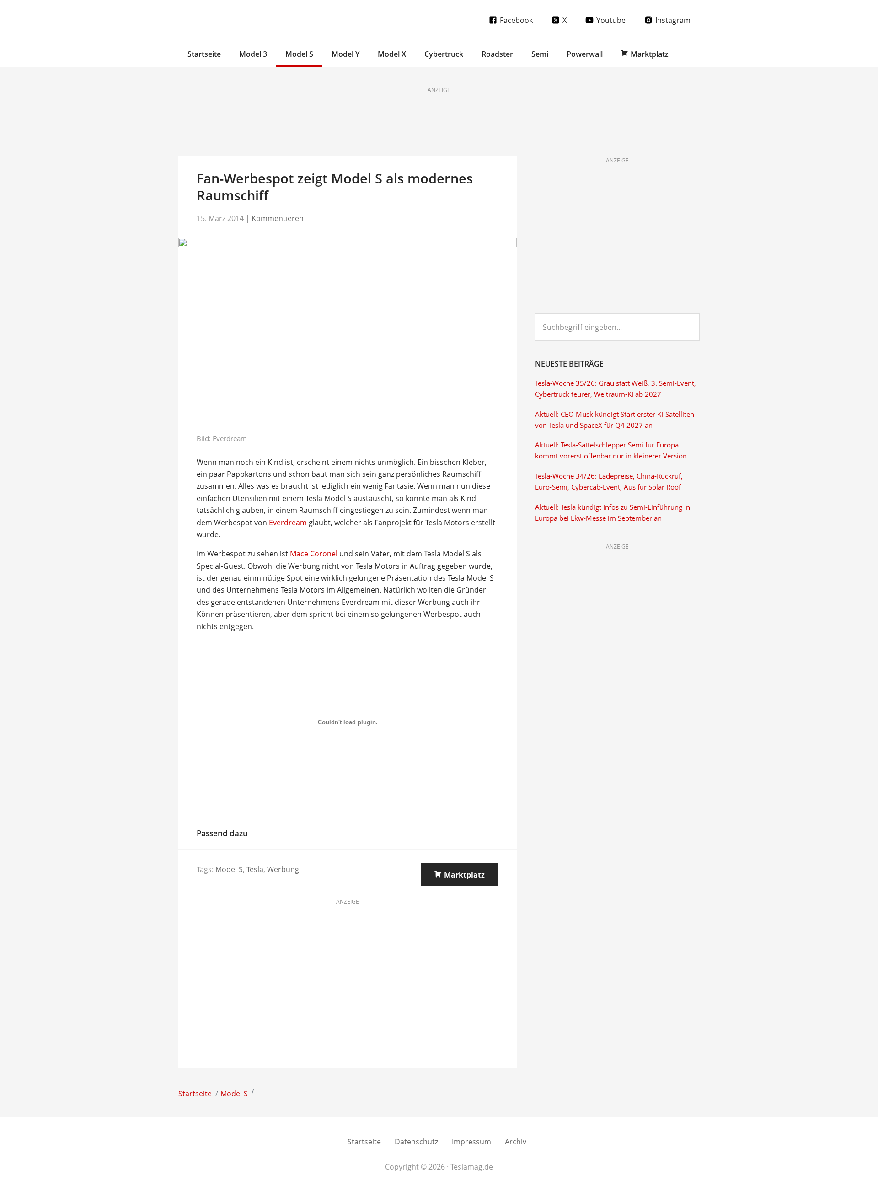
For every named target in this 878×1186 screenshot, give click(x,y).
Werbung (283, 869)
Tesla (254, 869)
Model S (229, 869)
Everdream (288, 523)
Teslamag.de (232, 19)
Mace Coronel (313, 554)
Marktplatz (464, 875)
